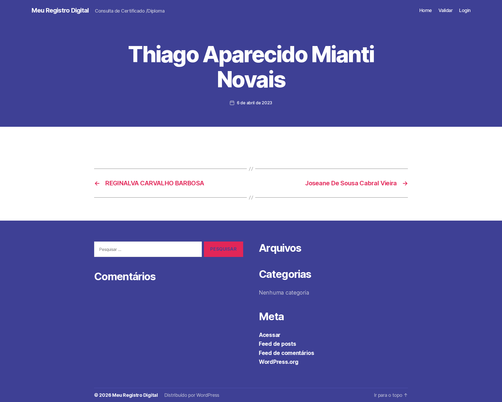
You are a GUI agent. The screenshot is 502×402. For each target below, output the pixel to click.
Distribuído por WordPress (191, 395)
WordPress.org (279, 362)
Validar (445, 10)
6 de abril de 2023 (254, 102)
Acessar (270, 335)
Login (465, 10)
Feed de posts (277, 344)
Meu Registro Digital (60, 10)
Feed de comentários (286, 353)
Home (425, 10)
